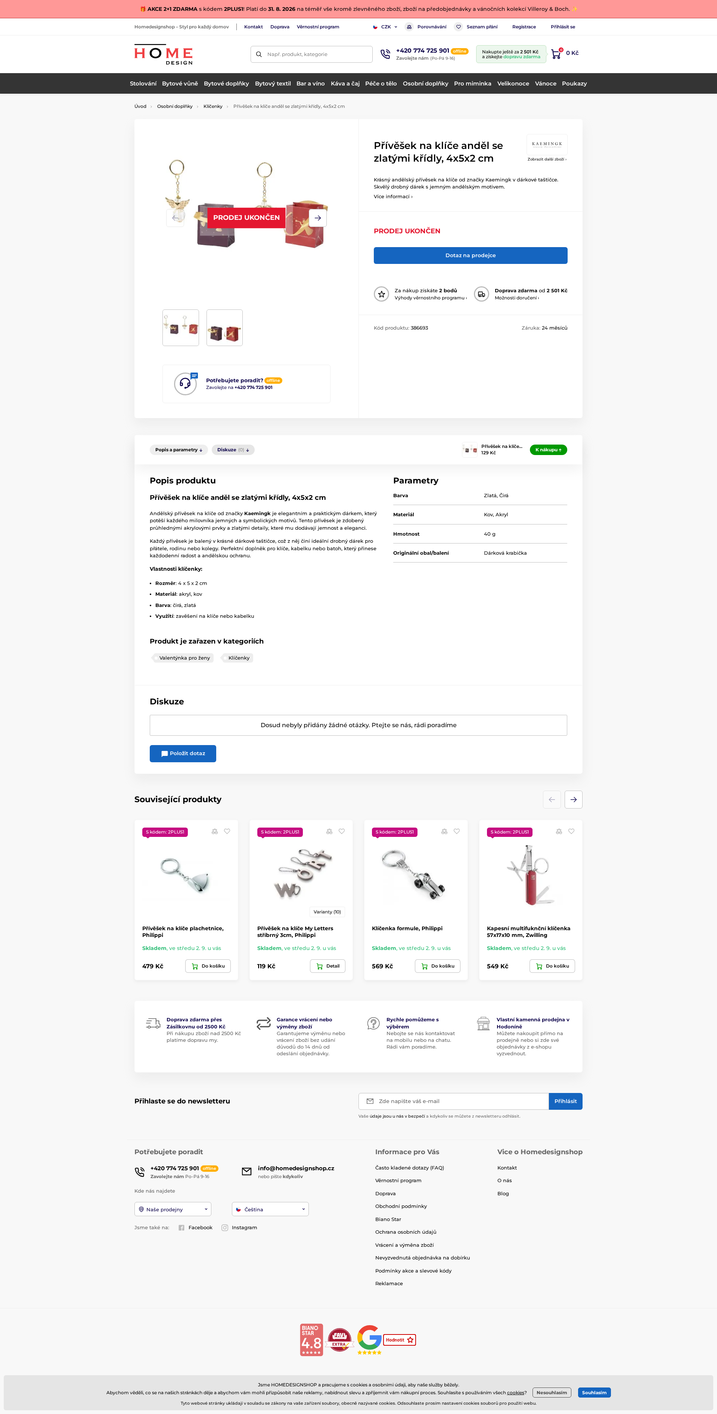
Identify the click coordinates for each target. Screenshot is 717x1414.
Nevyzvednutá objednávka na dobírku (422, 1258)
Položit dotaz (186, 753)
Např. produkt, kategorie (297, 54)
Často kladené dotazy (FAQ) (409, 1168)
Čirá (504, 495)
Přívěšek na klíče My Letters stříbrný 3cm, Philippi (295, 931)
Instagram (244, 1227)
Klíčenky (213, 106)
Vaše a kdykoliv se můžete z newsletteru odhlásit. (439, 1116)
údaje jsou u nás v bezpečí (397, 1116)
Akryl (502, 514)
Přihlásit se (563, 26)
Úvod (140, 106)
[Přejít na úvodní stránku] (163, 54)
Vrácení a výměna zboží (404, 1245)
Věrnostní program (318, 26)
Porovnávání (432, 26)
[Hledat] (259, 54)
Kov (488, 514)
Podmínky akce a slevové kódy (413, 1271)
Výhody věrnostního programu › (431, 297)
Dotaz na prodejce (471, 255)
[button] (318, 218)
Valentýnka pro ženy (184, 658)
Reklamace (389, 1283)
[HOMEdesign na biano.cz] (311, 1339)
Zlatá (490, 495)
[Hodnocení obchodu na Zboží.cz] (400, 1339)
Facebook (200, 1227)
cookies (515, 1392)
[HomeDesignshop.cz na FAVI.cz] (339, 1339)
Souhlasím (594, 1392)
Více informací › (393, 196)
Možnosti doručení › (517, 297)
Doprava (279, 26)
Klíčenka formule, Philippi (407, 928)
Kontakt (253, 26)
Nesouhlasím (552, 1392)
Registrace (524, 26)
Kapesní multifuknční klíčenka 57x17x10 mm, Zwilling (529, 931)
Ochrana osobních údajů (406, 1232)
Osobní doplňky (175, 106)
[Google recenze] (370, 1339)
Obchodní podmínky (401, 1206)
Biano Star (388, 1219)
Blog (503, 1193)
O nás (504, 1180)
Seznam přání (482, 26)
